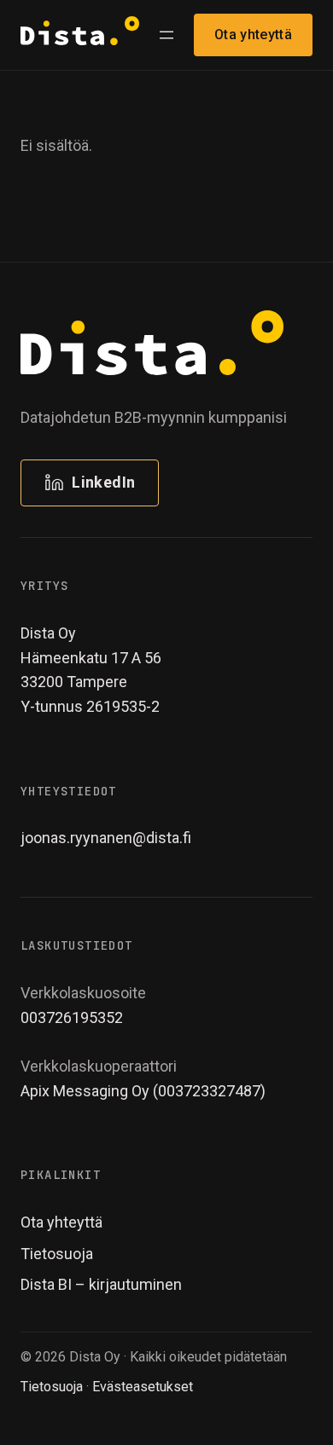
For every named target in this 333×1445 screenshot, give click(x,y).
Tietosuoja (51, 1387)
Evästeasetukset (142, 1387)
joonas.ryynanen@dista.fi (105, 838)
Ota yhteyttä (253, 34)
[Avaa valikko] (166, 35)
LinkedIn (103, 482)
